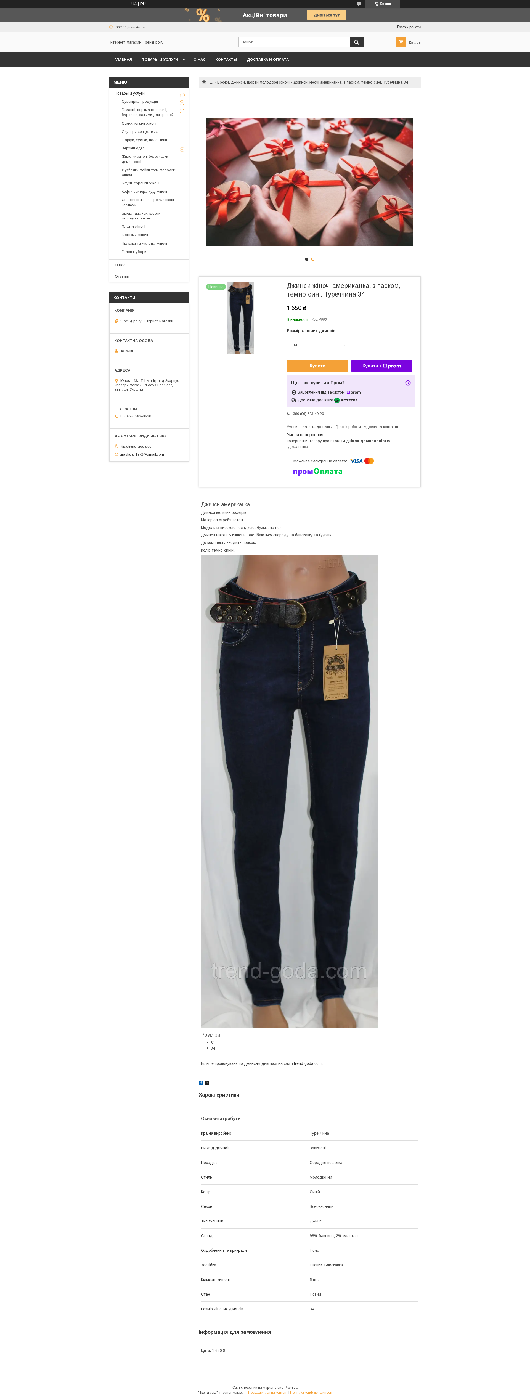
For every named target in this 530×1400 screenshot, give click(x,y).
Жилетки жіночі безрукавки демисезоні (145, 158)
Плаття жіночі (133, 226)
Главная (123, 59)
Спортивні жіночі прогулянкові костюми (148, 202)
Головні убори (134, 252)
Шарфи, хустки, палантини (144, 140)
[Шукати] (357, 42)
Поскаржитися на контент (268, 1392)
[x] (207, 1083)
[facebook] (201, 1083)
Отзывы (122, 276)
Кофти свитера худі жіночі (144, 191)
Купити (317, 366)
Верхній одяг (133, 148)
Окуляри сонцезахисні (141, 131)
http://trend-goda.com (137, 446)
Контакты (226, 59)
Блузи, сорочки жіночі (140, 183)
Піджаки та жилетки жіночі (144, 243)
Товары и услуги (160, 59)
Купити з (371, 366)
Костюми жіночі (135, 235)
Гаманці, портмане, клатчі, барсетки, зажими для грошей (148, 112)
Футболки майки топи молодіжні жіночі (149, 172)
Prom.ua (291, 1388)
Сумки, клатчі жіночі (139, 123)
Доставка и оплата (268, 59)
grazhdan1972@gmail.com (142, 454)
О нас (200, 59)
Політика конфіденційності (311, 1392)
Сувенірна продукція (140, 101)
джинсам (252, 1063)
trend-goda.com (308, 1063)
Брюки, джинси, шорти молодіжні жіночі (253, 82)
